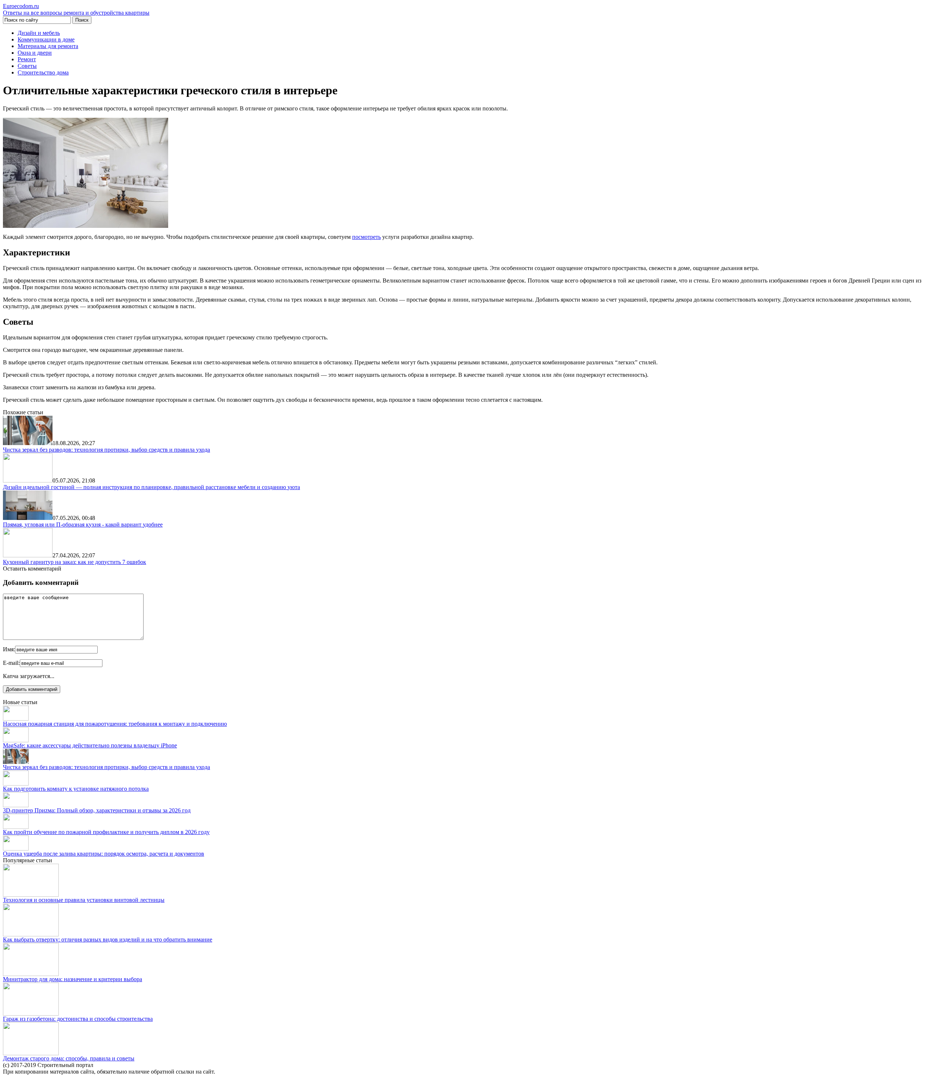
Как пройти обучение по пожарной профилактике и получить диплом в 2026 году (106, 832)
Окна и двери (35, 53)
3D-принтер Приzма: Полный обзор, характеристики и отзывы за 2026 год (97, 810)
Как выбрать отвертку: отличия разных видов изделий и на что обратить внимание (107, 939)
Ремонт (27, 59)
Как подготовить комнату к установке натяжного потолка (76, 789)
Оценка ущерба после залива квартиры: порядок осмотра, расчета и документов (103, 854)
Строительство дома (43, 72)
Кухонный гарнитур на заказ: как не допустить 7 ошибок (74, 562)
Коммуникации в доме (46, 39)
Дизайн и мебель (39, 33)
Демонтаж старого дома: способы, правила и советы (68, 1058)
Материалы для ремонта (48, 46)
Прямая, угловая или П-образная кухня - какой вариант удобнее (83, 524)
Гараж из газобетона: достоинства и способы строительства (78, 1019)
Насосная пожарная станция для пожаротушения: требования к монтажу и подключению (115, 724)
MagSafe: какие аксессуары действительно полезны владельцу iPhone (90, 745)
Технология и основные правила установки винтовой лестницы (83, 900)
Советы (27, 66)
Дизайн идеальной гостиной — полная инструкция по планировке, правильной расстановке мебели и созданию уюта (151, 487)
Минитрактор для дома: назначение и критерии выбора (72, 979)
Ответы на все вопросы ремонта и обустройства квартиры (76, 9)
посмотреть (366, 237)
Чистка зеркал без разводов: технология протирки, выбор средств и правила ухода (106, 450)
